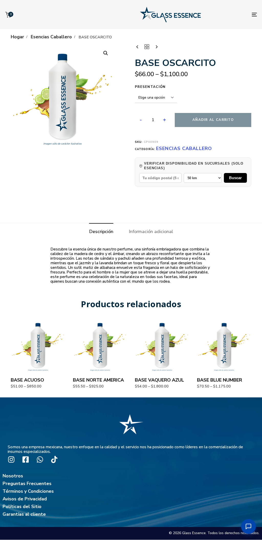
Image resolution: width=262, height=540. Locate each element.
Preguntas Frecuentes (27, 483)
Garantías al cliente (24, 514)
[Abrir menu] (248, 526)
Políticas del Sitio (22, 506)
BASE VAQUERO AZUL (159, 380)
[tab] (101, 231)
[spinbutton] (153, 120)
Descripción (101, 231)
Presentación (150, 87)
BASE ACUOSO (27, 380)
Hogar (17, 36)
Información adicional (151, 231)
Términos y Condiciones (28, 491)
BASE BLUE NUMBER (219, 380)
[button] (105, 53)
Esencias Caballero (51, 36)
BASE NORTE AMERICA (98, 380)
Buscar (235, 178)
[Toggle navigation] (254, 14)
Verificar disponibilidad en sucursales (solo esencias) (193, 166)
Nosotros (13, 475)
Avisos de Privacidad (25, 498)
